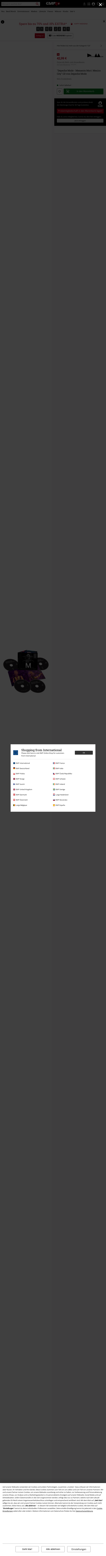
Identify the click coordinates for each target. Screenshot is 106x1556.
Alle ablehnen (53, 1549)
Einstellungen (78, 1549)
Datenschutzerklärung (84, 1511)
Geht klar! (27, 1549)
